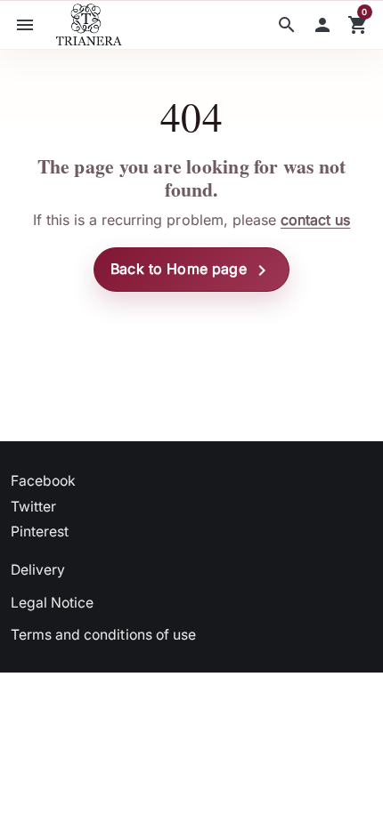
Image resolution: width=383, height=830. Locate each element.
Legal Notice (52, 602)
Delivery (38, 569)
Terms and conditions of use (103, 634)
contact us (315, 220)
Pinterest (40, 531)
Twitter (33, 506)
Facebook (43, 480)
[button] (287, 25)
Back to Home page (191, 270)
